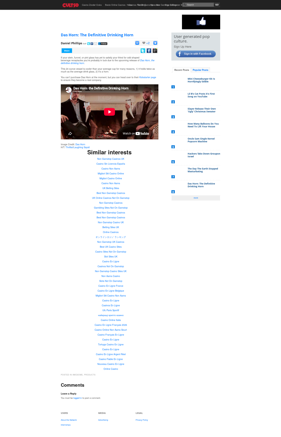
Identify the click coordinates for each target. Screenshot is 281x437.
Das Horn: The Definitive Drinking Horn (97, 34)
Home (129, 4)
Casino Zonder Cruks (92, 4)
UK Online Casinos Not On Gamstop (110, 197)
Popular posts (200, 69)
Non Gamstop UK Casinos (110, 241)
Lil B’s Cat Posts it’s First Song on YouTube (201, 95)
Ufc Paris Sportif (110, 310)
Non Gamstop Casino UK (111, 222)
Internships (66, 424)
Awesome (78, 374)
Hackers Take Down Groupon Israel (204, 155)
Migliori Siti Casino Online (111, 173)
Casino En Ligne (110, 261)
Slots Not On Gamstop (110, 280)
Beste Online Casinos (115, 4)
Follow (103, 43)
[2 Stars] (155, 43)
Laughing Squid (82, 147)
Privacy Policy (142, 420)
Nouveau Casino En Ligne (110, 364)
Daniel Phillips (71, 43)
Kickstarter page (147, 77)
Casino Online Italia (111, 320)
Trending (142, 4)
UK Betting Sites (110, 188)
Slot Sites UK (110, 256)
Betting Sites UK (110, 227)
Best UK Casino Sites (111, 246)
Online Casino (111, 368)
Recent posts (181, 69)
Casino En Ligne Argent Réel (111, 354)
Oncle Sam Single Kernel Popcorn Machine (201, 140)
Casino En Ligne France (110, 285)
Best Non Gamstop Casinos (111, 193)
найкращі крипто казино (111, 315)
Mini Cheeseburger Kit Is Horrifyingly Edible (201, 80)
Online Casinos (111, 232)
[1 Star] (137, 43)
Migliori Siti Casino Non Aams (111, 295)
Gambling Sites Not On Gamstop (111, 207)
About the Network (69, 420)
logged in (77, 397)
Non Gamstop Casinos (110, 202)
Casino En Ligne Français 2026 (111, 324)
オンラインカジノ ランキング (111, 237)
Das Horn (80, 144)
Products (89, 374)
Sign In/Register (172, 4)
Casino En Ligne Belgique (111, 290)
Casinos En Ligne (111, 305)
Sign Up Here (182, 46)
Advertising (103, 420)
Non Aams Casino (110, 276)
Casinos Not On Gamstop (111, 266)
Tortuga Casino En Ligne (111, 344)
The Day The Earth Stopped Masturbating (203, 170)
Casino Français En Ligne (111, 334)
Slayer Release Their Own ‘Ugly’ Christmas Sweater (202, 110)
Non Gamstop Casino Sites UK (111, 271)
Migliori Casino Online (111, 178)
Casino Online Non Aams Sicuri (111, 329)
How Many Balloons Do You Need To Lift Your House (203, 125)
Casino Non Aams (110, 168)
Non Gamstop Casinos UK (110, 158)
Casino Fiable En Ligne (111, 359)
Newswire (155, 4)
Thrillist (69, 147)
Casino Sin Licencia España (110, 163)
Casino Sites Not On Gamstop (110, 251)
